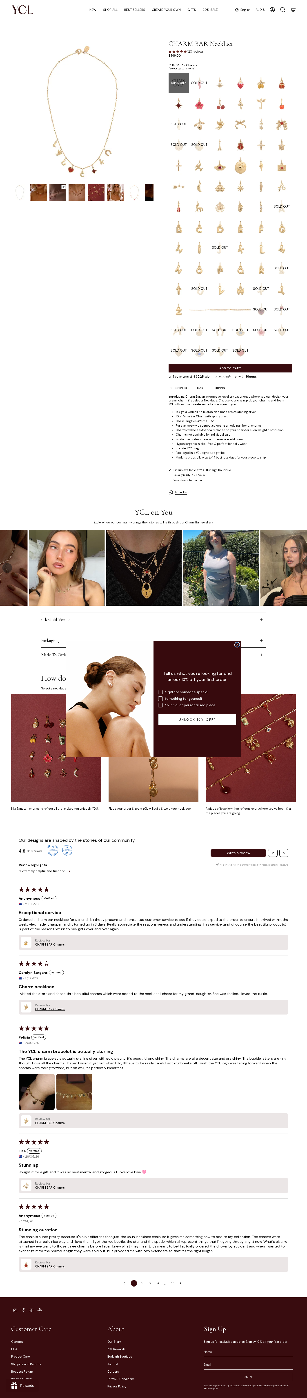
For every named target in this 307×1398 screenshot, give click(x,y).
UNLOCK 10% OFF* (197, 719)
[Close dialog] (237, 645)
